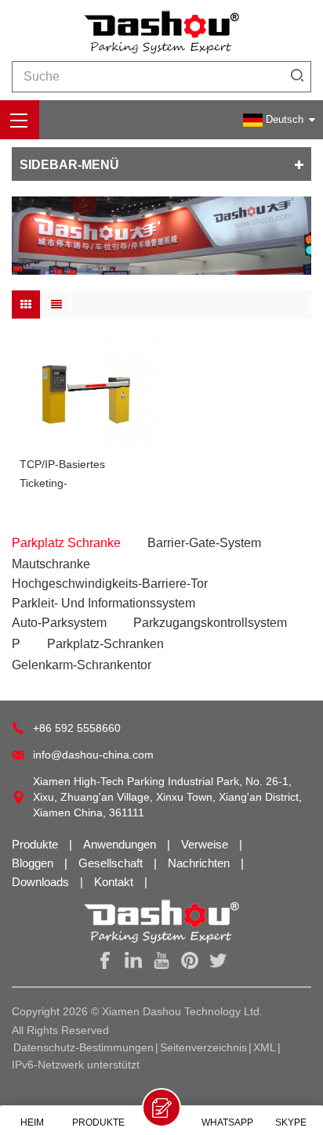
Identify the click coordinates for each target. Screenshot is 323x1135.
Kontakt (115, 881)
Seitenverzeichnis (203, 1047)
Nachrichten (200, 863)
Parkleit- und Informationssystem (103, 603)
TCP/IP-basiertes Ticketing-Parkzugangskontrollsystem (85, 475)
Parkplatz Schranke (66, 542)
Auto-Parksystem (59, 622)
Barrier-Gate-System (204, 542)
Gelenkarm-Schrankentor (81, 665)
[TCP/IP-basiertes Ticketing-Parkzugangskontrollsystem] (85, 393)
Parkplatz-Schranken (105, 643)
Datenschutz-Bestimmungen (83, 1047)
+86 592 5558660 (77, 728)
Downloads (42, 881)
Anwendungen (121, 844)
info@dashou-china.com (93, 754)
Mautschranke (51, 564)
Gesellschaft (112, 863)
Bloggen (34, 863)
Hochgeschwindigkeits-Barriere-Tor (110, 583)
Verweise (206, 844)
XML (264, 1047)
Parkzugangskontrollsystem (210, 622)
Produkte (36, 844)
